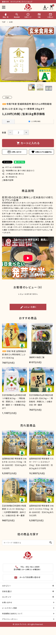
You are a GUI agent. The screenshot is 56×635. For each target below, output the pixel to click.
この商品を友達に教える (13, 174)
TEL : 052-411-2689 (27, 568)
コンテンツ (6, 596)
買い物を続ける (9, 177)
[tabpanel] (28, 54)
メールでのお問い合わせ (27, 577)
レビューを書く (28, 307)
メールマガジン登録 (9, 608)
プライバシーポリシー (10, 619)
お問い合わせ (14, 152)
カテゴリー (6, 585)
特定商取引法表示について (12, 613)
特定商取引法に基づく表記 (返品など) (18, 170)
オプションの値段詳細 (11, 167)
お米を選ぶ (7, 591)
